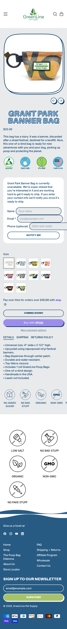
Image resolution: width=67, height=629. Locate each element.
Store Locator (11, 569)
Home (7, 544)
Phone (17, 226)
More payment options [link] (33, 330)
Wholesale (43, 560)
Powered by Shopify (51, 606)
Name (10, 211)
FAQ (39, 544)
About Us (9, 564)
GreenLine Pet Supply (25, 606)
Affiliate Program (47, 555)
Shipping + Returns (48, 549)
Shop (6, 549)
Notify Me (33, 235)
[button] (55, 14)
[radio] (8, 263)
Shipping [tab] (22, 337)
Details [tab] (8, 337)
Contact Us (44, 565)
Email (11, 218)
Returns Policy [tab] (42, 337)
